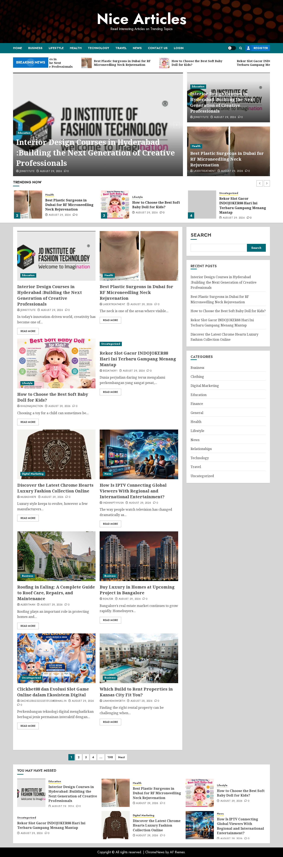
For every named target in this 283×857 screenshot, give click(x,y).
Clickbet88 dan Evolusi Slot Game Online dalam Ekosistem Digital (53, 692)
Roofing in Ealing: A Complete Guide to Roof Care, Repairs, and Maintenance (56, 592)
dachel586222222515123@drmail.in (44, 701)
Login (179, 48)
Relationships (201, 449)
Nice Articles (141, 19)
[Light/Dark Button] (232, 48)
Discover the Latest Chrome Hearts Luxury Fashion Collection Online (55, 488)
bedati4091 (110, 371)
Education (24, 133)
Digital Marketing (33, 474)
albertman (28, 605)
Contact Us (158, 48)
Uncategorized (227, 193)
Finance (197, 403)
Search (201, 234)
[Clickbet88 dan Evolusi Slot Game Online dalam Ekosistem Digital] (56, 658)
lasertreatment (205, 171)
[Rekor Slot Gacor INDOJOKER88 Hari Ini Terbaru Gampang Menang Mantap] (201, 204)
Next (121, 757)
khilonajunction (32, 406)
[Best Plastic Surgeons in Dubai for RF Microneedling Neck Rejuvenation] (27, 204)
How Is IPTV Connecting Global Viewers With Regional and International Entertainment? (133, 491)
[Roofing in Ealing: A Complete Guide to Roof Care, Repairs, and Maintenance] (56, 556)
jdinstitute (27, 171)
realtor (108, 599)
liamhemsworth (114, 701)
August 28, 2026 (141, 701)
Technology (98, 48)
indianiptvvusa (113, 503)
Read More (28, 331)
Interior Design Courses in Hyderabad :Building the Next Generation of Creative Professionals (95, 152)
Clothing (197, 376)
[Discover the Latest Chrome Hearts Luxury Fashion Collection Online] (56, 454)
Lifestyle (56, 48)
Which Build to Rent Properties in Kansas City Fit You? (136, 692)
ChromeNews (154, 852)
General (197, 412)
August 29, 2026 (51, 171)
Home (17, 48)
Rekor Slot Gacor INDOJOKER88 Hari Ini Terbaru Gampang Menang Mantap (241, 205)
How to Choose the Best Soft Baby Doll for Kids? (155, 204)
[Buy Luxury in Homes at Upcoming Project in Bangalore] (139, 556)
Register (261, 48)
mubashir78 (28, 497)
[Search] (240, 48)
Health (76, 48)
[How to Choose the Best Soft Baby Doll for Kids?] (114, 204)
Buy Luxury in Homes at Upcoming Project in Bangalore (137, 590)
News (137, 48)
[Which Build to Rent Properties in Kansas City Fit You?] (139, 658)
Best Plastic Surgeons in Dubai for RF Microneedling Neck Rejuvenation (227, 159)
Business (35, 48)
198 (110, 757)
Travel (121, 48)
